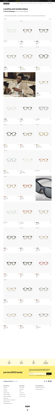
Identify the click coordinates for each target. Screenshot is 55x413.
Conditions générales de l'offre (7, 403)
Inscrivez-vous (49, 373)
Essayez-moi (5, 124)
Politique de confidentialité (7, 396)
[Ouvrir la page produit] (18, 331)
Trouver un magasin (22, 394)
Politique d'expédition (6, 401)
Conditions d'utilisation (6, 394)
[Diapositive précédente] (14, 1)
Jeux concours (21, 392)
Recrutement (5, 387)
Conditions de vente (6, 392)
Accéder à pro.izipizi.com (39, 389)
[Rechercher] (50, 4)
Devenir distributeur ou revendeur (40, 387)
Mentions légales (5, 398)
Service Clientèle (21, 387)
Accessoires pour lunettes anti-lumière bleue (38, 15)
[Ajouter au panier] (18, 41)
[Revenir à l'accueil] (6, 4)
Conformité (5, 389)
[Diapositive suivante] (41, 1)
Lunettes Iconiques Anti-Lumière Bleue (10, 15)
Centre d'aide (21, 389)
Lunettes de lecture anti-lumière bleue (24, 15)
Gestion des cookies (22, 396)
